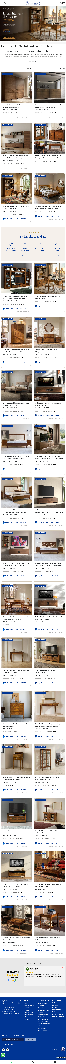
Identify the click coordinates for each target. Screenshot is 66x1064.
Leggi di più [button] (29, 984)
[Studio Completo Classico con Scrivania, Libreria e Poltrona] (16, 188)
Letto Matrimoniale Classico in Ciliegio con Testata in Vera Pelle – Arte (16, 457)
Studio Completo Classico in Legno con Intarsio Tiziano (48, 297)
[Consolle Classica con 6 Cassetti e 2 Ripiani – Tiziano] (49, 813)
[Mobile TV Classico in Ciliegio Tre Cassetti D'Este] (49, 653)
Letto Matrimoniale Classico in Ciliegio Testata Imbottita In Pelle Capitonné (16, 511)
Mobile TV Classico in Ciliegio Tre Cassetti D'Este (46, 671)
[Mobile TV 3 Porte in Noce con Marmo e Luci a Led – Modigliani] (49, 599)
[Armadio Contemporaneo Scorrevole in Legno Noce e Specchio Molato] (49, 87)
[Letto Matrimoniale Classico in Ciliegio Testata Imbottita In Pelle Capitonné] (16, 492)
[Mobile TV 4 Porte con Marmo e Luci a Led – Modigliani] (49, 385)
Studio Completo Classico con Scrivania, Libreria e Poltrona (16, 207)
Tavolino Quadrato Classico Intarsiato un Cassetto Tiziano (16, 939)
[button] (28, 68)
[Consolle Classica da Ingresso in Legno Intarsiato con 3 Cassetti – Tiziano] (49, 706)
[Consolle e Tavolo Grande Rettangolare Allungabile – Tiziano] (16, 653)
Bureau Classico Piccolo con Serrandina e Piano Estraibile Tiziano (16, 778)
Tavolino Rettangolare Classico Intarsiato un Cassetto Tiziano (49, 885)
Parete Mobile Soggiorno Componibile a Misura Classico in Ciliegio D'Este (16, 297)
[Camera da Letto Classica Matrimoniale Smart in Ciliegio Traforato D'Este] (49, 188)
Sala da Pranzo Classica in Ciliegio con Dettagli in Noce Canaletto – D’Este (48, 157)
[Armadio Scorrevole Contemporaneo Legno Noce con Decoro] (16, 87)
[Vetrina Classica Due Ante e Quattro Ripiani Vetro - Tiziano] (49, 759)
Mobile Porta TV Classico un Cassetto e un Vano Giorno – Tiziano (16, 885)
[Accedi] (61, 3)
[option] (33, 23)
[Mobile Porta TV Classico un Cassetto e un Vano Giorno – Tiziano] (16, 866)
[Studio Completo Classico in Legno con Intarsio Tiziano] (49, 278)
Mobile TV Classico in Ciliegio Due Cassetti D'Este (14, 832)
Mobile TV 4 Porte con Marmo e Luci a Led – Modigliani (48, 404)
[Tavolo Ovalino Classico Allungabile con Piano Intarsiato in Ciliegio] (16, 599)
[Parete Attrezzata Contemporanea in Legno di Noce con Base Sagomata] (16, 138)
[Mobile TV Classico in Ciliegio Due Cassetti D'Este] (16, 813)
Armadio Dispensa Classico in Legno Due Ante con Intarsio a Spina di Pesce (16, 351)
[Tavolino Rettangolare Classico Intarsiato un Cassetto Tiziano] (49, 866)
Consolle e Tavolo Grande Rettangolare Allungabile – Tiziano (16, 671)
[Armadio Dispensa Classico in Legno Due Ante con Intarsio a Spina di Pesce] (16, 332)
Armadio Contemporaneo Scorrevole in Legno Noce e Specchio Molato (48, 106)
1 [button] (31, 38)
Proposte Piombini (9, 42)
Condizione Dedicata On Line (24, 117)
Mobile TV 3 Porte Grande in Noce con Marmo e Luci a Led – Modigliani (16, 564)
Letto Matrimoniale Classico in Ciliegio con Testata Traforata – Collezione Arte (48, 564)
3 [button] (34, 38)
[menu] (2, 3)
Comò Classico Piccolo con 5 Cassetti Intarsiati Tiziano (15, 725)
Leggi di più (33, 61)
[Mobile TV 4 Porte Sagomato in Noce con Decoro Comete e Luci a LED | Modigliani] (49, 439)
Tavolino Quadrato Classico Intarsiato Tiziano (47, 939)
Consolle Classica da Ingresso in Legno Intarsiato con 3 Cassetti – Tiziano (48, 725)
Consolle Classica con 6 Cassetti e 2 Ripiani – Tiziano (47, 832)
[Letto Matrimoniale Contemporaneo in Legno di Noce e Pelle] (16, 385)
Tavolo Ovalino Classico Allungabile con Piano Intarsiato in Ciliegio (16, 618)
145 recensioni (15, 977)
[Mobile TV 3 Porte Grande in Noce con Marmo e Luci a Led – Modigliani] (16, 546)
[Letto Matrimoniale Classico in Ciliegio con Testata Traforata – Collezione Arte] (49, 546)
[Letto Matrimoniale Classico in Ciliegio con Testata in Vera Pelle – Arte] (16, 439)
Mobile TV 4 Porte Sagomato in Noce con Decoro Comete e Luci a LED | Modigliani (49, 457)
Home (1, 42)
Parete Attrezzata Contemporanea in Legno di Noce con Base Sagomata (15, 157)
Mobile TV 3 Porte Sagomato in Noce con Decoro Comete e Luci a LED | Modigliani (49, 511)
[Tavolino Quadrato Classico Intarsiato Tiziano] (49, 920)
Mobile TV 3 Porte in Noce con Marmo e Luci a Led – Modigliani (48, 618)
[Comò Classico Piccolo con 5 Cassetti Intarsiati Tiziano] (16, 706)
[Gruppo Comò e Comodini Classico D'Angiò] (49, 332)
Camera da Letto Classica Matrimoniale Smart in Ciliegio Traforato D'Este (48, 207)
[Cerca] (5, 3)
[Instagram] (7, 1049)
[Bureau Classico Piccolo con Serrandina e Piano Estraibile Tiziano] (16, 759)
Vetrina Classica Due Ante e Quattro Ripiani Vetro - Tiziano (47, 778)
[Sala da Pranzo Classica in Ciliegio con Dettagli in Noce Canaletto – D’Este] (49, 138)
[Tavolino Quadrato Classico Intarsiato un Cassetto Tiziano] (16, 920)
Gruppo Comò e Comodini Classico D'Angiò (46, 351)
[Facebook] (3, 1049)
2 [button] (33, 38)
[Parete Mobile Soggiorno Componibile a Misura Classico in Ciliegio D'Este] (16, 278)
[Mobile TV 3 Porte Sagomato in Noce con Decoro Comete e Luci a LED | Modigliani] (49, 492)
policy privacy (19, 1044)
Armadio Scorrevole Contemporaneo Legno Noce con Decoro (15, 106)
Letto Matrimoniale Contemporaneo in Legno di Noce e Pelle (16, 404)
